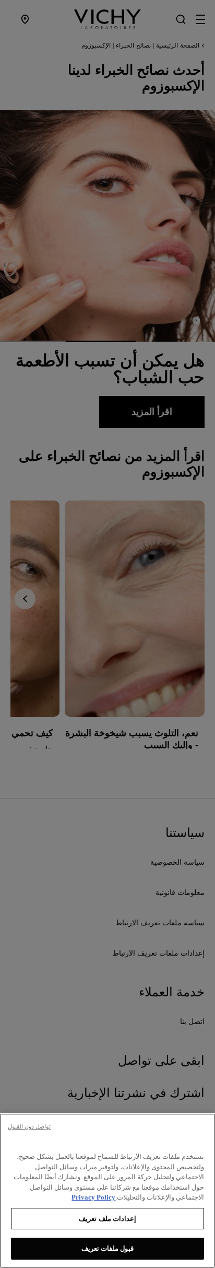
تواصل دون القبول (29, 1126)
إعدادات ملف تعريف (107, 1219)
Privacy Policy (93, 1197)
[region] (107, 1190)
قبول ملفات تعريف (107, 1248)
